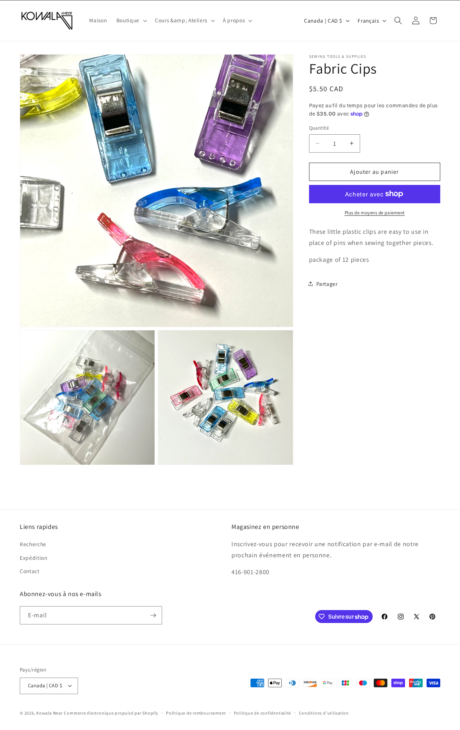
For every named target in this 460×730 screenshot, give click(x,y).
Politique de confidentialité (262, 713)
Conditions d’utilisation (324, 713)
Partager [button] (327, 283)
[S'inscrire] (153, 615)
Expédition (33, 557)
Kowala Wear (49, 713)
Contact (30, 571)
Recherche (33, 544)
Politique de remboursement (196, 713)
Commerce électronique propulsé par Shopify (111, 713)
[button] (131, 20)
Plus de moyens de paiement (375, 213)
